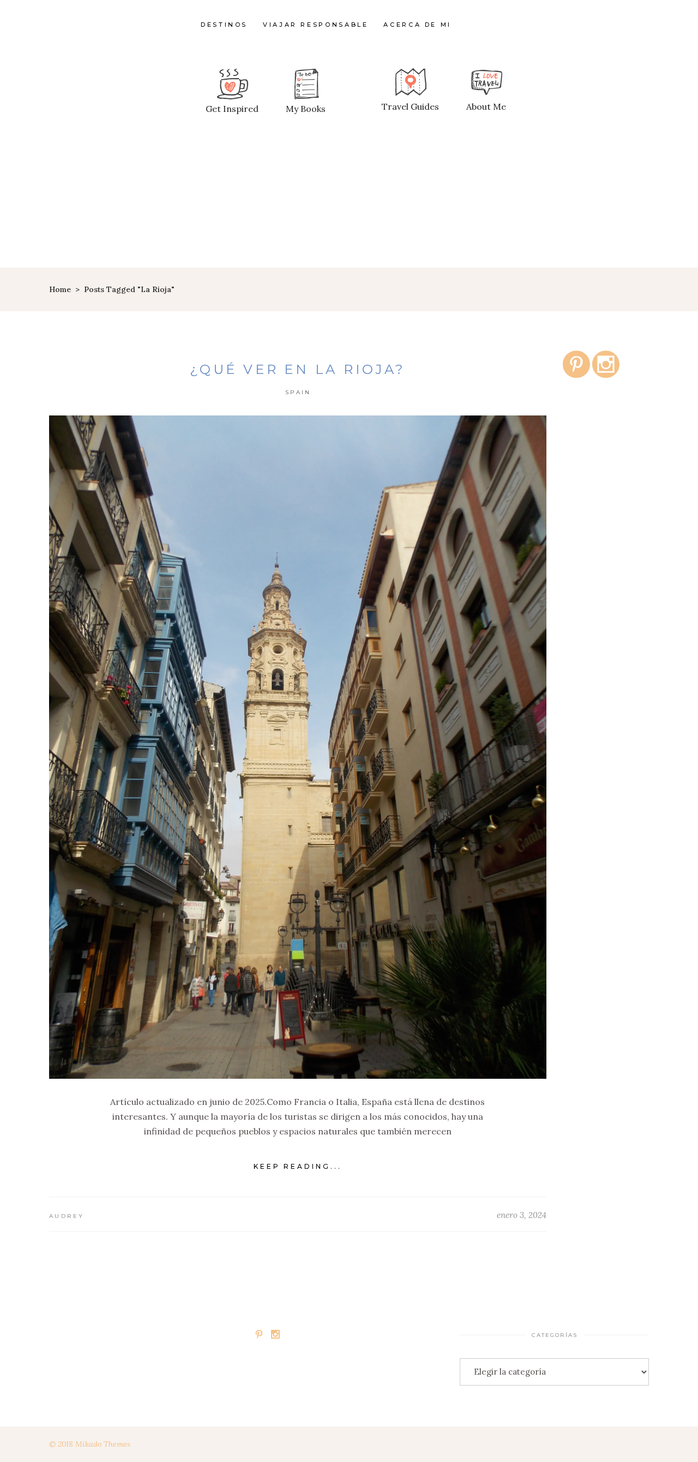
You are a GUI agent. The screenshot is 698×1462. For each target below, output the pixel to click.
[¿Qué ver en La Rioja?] (297, 747)
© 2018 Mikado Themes (89, 1444)
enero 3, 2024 (521, 1215)
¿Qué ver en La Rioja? (298, 369)
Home (60, 289)
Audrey (67, 1216)
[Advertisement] (349, 185)
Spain (298, 392)
